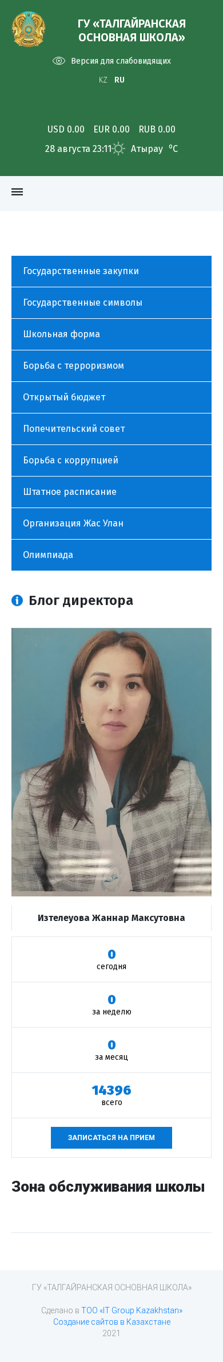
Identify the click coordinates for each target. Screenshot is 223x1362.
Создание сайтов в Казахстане (111, 1321)
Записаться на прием (111, 1138)
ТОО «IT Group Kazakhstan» (131, 1310)
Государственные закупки (81, 271)
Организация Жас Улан (73, 523)
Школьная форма (61, 334)
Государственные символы (82, 302)
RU (119, 80)
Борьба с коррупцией (70, 460)
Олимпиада (48, 554)
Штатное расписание (70, 491)
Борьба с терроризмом (73, 365)
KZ (103, 80)
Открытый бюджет (64, 397)
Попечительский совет (74, 428)
